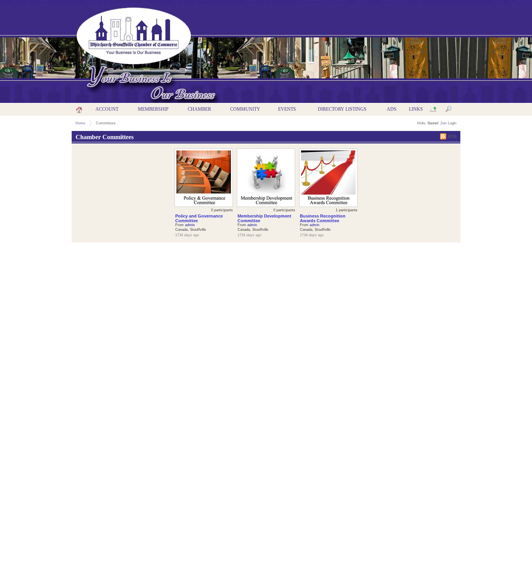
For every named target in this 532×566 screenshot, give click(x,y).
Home (80, 123)
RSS (452, 136)
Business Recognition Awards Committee (322, 218)
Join (443, 123)
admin (190, 225)
